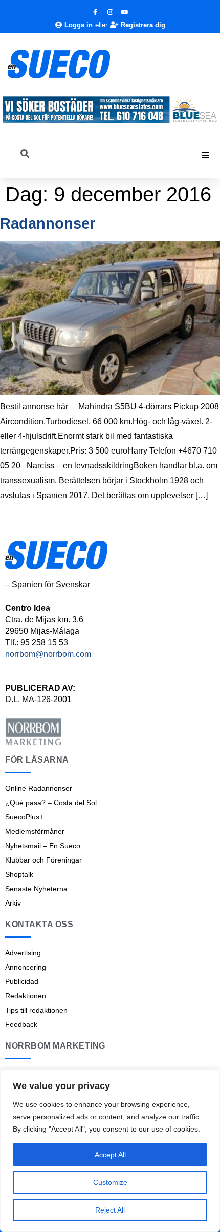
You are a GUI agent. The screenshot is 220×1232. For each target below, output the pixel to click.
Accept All (110, 1155)
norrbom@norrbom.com (48, 654)
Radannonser (47, 223)
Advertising (23, 953)
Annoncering (25, 967)
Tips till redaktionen (36, 1010)
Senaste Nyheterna (36, 889)
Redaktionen (25, 996)
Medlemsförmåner (34, 831)
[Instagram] (110, 12)
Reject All (110, 1210)
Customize (110, 1182)
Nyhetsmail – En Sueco (42, 845)
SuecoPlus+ (24, 817)
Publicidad (21, 981)
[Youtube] (125, 12)
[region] (110, 1150)
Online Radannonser (38, 788)
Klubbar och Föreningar (43, 860)
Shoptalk (19, 874)
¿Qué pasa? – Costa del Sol (51, 802)
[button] (205, 155)
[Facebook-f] (95, 12)
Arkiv (13, 903)
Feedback (21, 1024)
